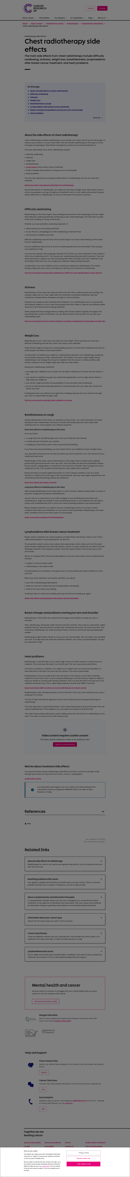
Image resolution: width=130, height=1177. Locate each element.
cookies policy (46, 1166)
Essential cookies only (83, 1158)
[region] (65, 1162)
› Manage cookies (83, 1153)
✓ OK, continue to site (83, 1164)
